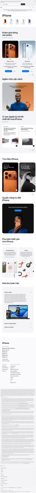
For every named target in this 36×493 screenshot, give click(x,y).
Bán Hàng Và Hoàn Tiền (18, 491)
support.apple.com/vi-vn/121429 (6, 410)
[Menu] (35, 7)
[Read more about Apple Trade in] (10, 136)
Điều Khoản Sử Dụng (11, 491)
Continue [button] (23, 4)
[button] (10, 4)
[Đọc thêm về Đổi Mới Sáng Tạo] (10, 177)
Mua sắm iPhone (25, 10)
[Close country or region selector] (34, 1)
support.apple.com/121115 (22, 406)
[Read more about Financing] (27, 136)
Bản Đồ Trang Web (27, 491)
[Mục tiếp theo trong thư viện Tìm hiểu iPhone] (33, 194)
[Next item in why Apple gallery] (33, 150)
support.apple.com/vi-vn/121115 (24, 403)
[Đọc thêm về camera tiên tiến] (27, 177)
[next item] (32, 22)
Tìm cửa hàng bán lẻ (11, 487)
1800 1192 (20, 487)
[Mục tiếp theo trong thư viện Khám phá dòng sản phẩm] (33, 75)
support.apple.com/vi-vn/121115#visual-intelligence (22, 408)
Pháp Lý (23, 491)
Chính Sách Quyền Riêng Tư (4, 491)
